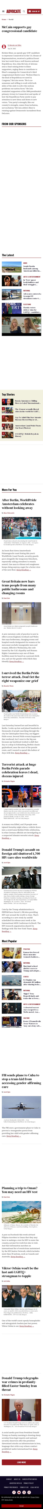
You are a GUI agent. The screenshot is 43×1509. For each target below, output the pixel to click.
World (11, 19)
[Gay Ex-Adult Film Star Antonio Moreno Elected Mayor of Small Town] (7, 418)
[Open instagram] (29, 1492)
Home (4, 19)
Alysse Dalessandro (9, 513)
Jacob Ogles (7, 862)
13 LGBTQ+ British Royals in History (27, 435)
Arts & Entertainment (31, 277)
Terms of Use (8, 1500)
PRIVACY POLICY (29, 1483)
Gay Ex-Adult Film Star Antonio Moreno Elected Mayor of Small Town (28, 419)
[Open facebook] (14, 1492)
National (26, 291)
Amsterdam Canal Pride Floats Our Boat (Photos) (28, 426)
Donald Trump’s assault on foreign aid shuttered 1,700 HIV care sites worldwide (21, 853)
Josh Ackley (7, 1281)
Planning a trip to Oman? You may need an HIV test (19, 1190)
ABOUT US (17, 1479)
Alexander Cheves (9, 686)
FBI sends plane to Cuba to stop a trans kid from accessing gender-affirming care (21, 1081)
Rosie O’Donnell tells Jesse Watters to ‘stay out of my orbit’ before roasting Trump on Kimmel (32, 1026)
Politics (26, 949)
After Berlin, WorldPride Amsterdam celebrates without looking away (19, 504)
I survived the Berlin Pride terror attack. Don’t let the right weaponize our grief (20, 677)
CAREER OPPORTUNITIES (29, 1479)
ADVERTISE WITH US (16, 1483)
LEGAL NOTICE (34, 1487)
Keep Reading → (24, 570)
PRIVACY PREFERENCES (11, 1487)
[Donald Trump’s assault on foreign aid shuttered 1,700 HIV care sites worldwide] (21, 877)
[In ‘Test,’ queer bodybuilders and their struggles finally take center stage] (12, 281)
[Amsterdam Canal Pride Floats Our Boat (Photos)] (7, 427)
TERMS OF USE (24, 1487)
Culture (26, 1018)
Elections (27, 304)
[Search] (24, 11)
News (25, 263)
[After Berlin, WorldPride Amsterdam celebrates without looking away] (21, 528)
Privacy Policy (35, 1497)
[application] (21, 325)
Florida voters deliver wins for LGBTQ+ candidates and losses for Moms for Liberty (32, 312)
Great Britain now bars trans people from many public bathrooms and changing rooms (19, 587)
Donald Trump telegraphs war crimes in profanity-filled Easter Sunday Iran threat (20, 1384)
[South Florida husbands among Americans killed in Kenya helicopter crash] (12, 267)
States (26, 977)
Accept (21, 1506)
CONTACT (9, 1479)
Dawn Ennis (7, 598)
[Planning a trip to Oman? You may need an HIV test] (21, 1212)
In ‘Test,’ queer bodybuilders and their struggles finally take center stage (31, 284)
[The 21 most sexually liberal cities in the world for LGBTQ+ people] (7, 410)
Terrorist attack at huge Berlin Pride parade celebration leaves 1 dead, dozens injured (20, 770)
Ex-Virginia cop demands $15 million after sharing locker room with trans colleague (31, 984)
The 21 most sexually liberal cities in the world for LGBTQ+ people (28, 411)
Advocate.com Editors (15, 45)
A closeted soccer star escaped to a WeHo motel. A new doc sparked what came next (31, 1012)
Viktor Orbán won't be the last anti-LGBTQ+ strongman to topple (20, 1272)
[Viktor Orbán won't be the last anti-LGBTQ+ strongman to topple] (21, 1296)
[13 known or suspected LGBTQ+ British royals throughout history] (7, 435)
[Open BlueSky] (19, 1492)
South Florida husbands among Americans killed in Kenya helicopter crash (31, 271)
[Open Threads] (24, 1492)
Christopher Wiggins (9, 781)
